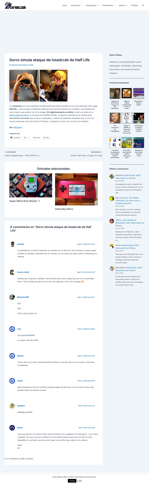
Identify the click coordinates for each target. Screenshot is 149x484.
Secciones (75, 5)
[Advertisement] (74, 28)
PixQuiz (134, 5)
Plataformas (107, 5)
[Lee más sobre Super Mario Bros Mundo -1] (30, 185)
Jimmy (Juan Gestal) (124, 220)
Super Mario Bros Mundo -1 (24, 201)
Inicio (65, 5)
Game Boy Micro (64, 209)
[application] (81, 5)
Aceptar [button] (72, 481)
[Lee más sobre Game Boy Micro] (76, 189)
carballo (20, 244)
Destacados (91, 5)
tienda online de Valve (19, 115)
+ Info (79, 481)
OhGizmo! (17, 127)
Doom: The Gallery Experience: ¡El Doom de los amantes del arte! (127, 200)
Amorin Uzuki (23, 272)
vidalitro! (21, 406)
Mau (117, 198)
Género (122, 5)
